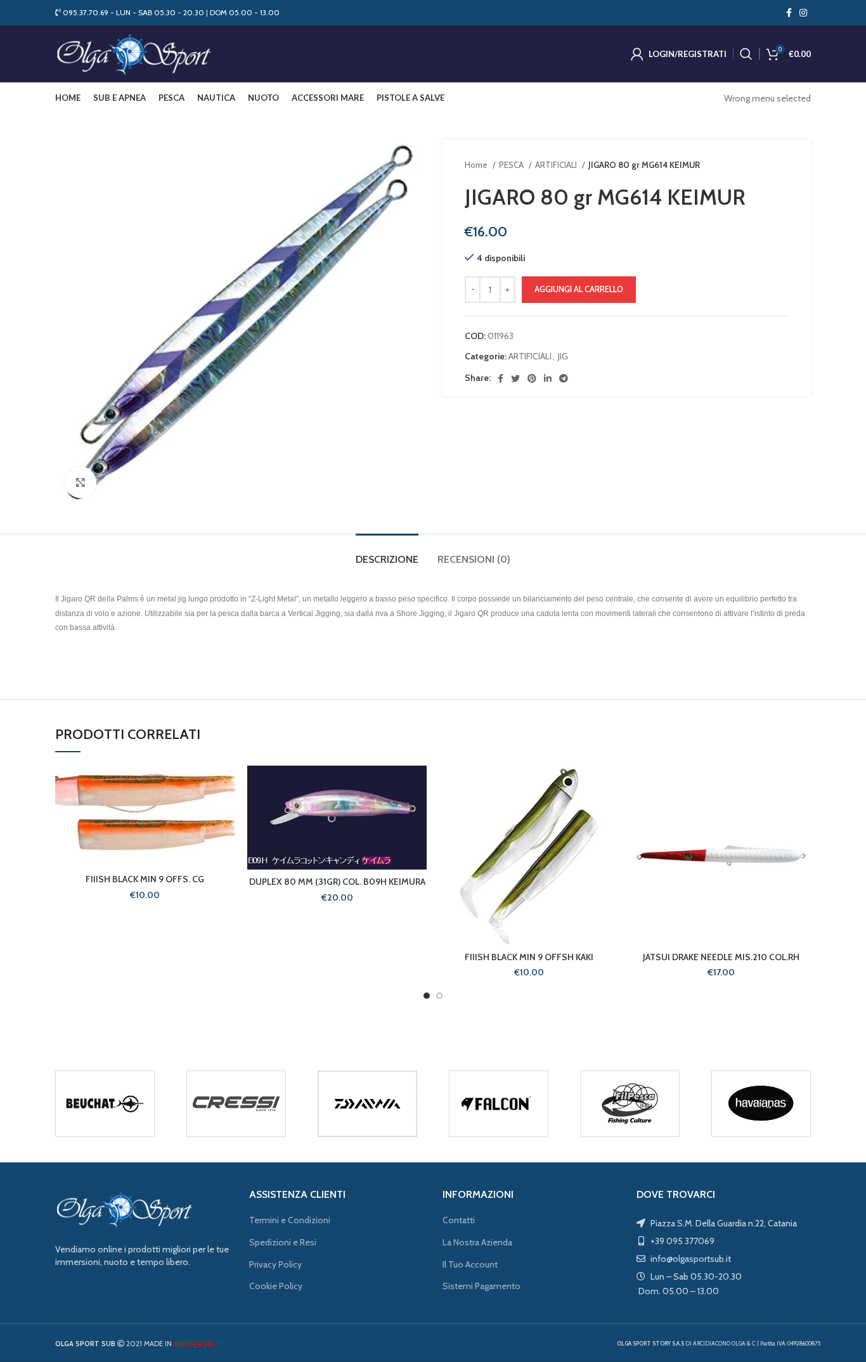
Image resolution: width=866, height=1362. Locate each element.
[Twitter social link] (515, 378)
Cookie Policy (275, 1286)
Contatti (459, 1220)
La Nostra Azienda (477, 1242)
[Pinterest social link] (532, 378)
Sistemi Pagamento (481, 1286)
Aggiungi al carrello (578, 289)
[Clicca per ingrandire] (80, 482)
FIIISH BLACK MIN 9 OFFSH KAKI (529, 957)
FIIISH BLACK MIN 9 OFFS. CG (145, 879)
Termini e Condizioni (289, 1220)
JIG (563, 356)
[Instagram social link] (803, 12)
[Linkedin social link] (547, 378)
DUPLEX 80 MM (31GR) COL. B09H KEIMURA (337, 881)
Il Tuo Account (470, 1264)
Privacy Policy (275, 1264)
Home (477, 165)
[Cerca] (746, 54)
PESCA (512, 165)
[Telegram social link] (563, 378)
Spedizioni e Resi (282, 1242)
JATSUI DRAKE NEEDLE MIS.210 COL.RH (721, 957)
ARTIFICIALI (557, 165)
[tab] (387, 553)
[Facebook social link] (789, 12)
